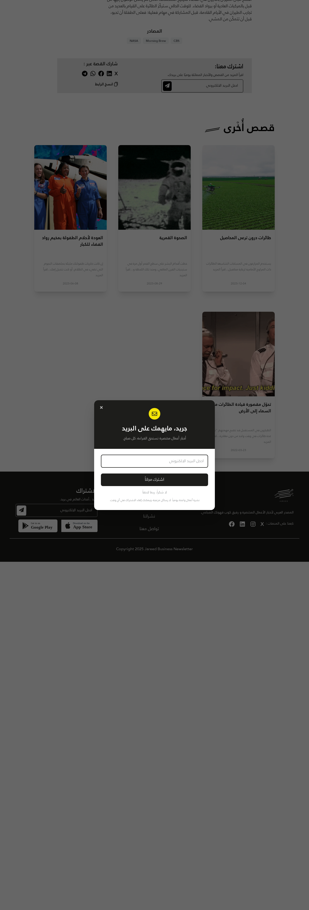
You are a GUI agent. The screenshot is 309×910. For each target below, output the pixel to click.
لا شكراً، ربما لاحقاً (154, 492)
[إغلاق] (101, 407)
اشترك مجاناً (154, 480)
